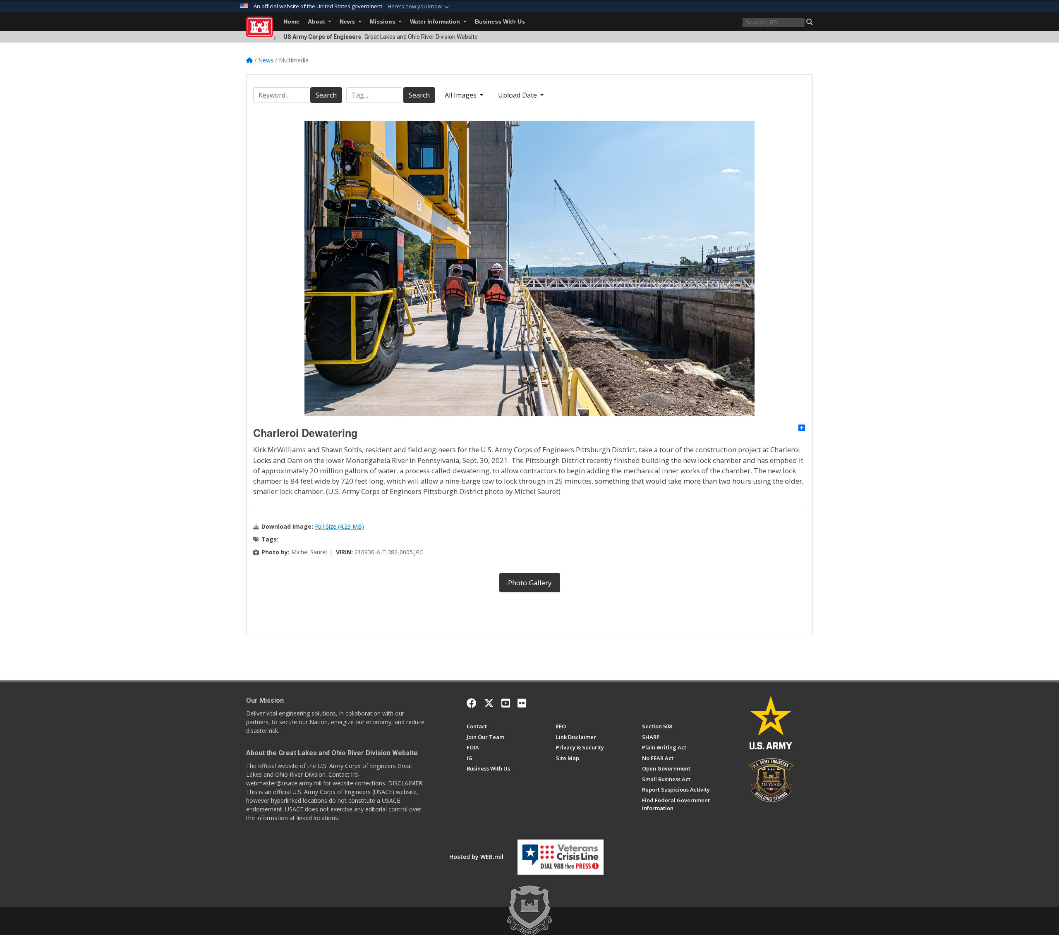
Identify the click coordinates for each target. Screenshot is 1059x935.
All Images (461, 95)
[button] (419, 6)
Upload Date (518, 95)
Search (326, 95)
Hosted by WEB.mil (476, 857)
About (317, 22)
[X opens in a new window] (489, 703)
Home (291, 22)
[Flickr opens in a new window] (522, 703)
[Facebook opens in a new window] (472, 703)
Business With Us (500, 22)
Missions (383, 22)
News (348, 22)
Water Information (436, 22)
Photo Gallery (529, 582)
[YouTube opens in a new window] (505, 703)
